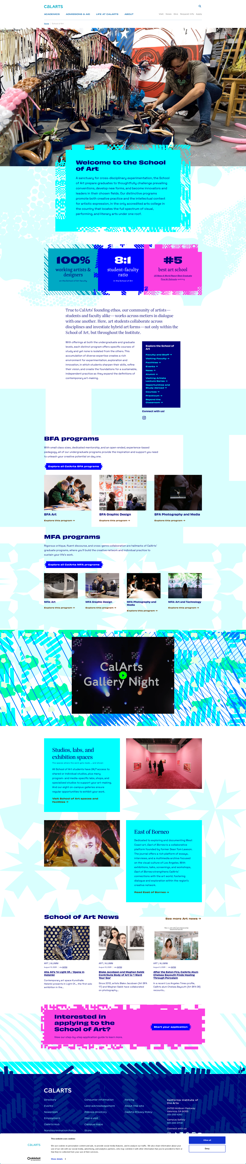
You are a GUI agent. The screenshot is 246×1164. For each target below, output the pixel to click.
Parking (129, 1100)
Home (46, 24)
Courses (151, 392)
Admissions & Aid (78, 14)
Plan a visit (91, 1118)
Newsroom (51, 1112)
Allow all (207, 1140)
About (129, 14)
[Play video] (123, 675)
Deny (207, 1148)
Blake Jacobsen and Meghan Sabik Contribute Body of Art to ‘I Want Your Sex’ (121, 975)
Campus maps (93, 1125)
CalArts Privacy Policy (138, 1112)
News (168, 14)
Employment (52, 1118)
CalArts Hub (52, 1125)
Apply (199, 14)
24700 (64, 967)
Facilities (152, 363)
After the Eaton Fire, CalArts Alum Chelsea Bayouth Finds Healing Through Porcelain (175, 975)
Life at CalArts (107, 14)
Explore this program (58, 521)
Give (176, 14)
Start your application (171, 1027)
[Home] (53, 6)
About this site (134, 1106)
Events (150, 367)
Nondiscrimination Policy (60, 1131)
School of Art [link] (58, 24)
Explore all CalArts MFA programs (74, 565)
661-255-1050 (174, 1115)
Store (88, 1131)
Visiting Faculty (156, 359)
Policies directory (95, 1112)
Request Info (187, 14)
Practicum (153, 396)
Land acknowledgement (99, 1106)
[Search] (200, 6)
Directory (50, 1100)
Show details (57, 1159)
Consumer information (99, 1100)
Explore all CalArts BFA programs (73, 467)
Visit (161, 14)
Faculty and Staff (157, 355)
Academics (52, 14)
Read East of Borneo (150, 892)
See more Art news (181, 919)
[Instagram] (144, 418)
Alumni (150, 374)
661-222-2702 (175, 1123)
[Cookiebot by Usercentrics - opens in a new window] (34, 1159)
